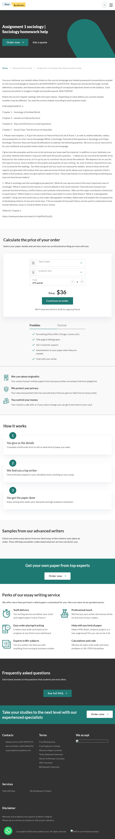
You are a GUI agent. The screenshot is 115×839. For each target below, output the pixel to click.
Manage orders (104, 5)
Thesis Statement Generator (51, 754)
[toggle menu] (111, 5)
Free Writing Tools (47, 742)
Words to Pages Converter (50, 750)
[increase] (82, 281)
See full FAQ (55, 693)
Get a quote (40, 42)
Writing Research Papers (40, 791)
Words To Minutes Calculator (52, 758)
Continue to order (57, 300)
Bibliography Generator (49, 767)
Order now (13, 42)
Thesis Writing (8, 791)
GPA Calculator (46, 762)
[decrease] (72, 281)
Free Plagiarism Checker (49, 746)
